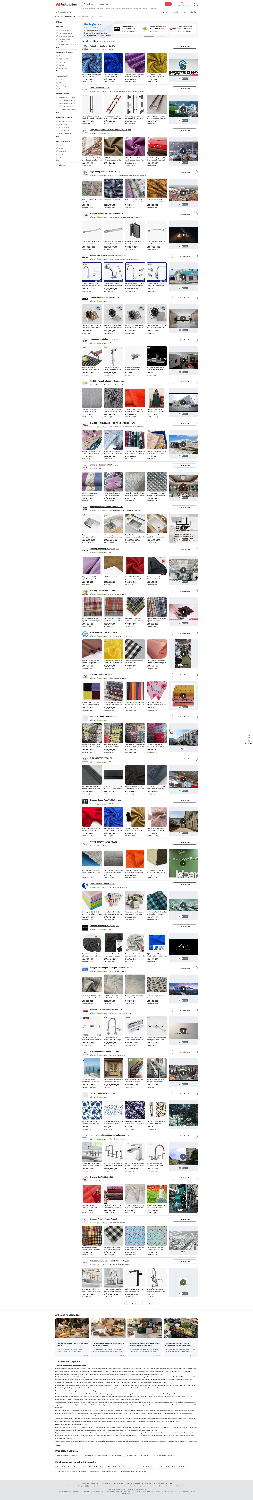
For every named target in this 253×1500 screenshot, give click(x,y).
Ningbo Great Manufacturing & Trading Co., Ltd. (108, 255)
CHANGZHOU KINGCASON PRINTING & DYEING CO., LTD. (112, 423)
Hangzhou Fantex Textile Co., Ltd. (103, 1093)
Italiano (126, 1486)
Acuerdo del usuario (105, 1483)
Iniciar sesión (194, 5)
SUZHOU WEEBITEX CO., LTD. (101, 758)
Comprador (164, 12)
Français (99, 1486)
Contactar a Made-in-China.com (134, 1483)
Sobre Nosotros (85, 1483)
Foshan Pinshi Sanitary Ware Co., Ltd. (105, 297)
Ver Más (58, 1445)
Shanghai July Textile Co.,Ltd (101, 1177)
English (74, 1486)
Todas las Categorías (64, 12)
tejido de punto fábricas (111, 8)
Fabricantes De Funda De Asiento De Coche (172, 1467)
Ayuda (176, 12)
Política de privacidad (118, 1483)
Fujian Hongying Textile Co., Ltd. (102, 46)
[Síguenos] (167, 1483)
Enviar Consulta (185, 46)
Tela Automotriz (145, 1455)
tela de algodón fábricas (125, 8)
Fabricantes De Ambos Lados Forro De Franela (134, 1472)
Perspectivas (161, 1483)
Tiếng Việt (178, 1486)
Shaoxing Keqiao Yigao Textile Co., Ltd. (105, 800)
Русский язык (134, 1486)
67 (150, 1303)
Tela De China (76, 1455)
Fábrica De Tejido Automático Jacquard (120, 1467)
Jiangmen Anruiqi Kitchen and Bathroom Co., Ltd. (109, 1261)
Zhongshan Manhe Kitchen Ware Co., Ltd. (106, 507)
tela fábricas (100, 8)
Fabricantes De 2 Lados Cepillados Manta (103, 1472)
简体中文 (80, 1486)
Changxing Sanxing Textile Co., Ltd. (104, 465)
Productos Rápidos (150, 1483)
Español (106, 1486)
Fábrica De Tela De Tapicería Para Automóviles (71, 1467)
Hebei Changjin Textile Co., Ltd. (102, 884)
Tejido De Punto (89, 1455)
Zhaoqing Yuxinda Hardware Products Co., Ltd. (108, 214)
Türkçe (172, 1486)
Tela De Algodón (103, 1455)
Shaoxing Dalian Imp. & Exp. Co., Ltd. (104, 549)
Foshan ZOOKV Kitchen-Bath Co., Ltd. (104, 339)
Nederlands (154, 1486)
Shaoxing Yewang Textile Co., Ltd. (103, 674)
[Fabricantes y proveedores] (66, 4)
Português (119, 1486)
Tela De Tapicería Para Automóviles (164, 1455)
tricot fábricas (152, 8)
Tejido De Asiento (117, 1455)
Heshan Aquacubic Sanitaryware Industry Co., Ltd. (110, 1135)
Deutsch (112, 1486)
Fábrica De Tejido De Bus (96, 1467)
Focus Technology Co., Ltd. (123, 1489)
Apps (184, 12)
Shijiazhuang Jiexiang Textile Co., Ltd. (105, 172)
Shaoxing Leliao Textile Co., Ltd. (102, 590)
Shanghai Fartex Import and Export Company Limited (111, 968)
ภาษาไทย (165, 1486)
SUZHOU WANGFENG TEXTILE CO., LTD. (105, 632)
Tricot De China (131, 1455)
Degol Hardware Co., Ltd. (100, 88)
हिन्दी (160, 1486)
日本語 (93, 1486)
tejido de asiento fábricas (140, 8)
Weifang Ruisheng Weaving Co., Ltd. (104, 716)
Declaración (94, 1483)
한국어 (141, 1486)
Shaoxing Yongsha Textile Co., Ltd (103, 1219)
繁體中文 (87, 1486)
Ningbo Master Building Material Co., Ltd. (106, 1009)
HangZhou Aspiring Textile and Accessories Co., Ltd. (110, 130)
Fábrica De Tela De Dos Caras (145, 1467)
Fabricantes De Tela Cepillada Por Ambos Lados (71, 1472)
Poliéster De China (62, 1455)
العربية (147, 1486)
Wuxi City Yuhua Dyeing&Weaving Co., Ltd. (107, 381)
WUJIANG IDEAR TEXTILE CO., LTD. (104, 842)
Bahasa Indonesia (188, 1486)
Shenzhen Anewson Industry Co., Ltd (104, 1051)
